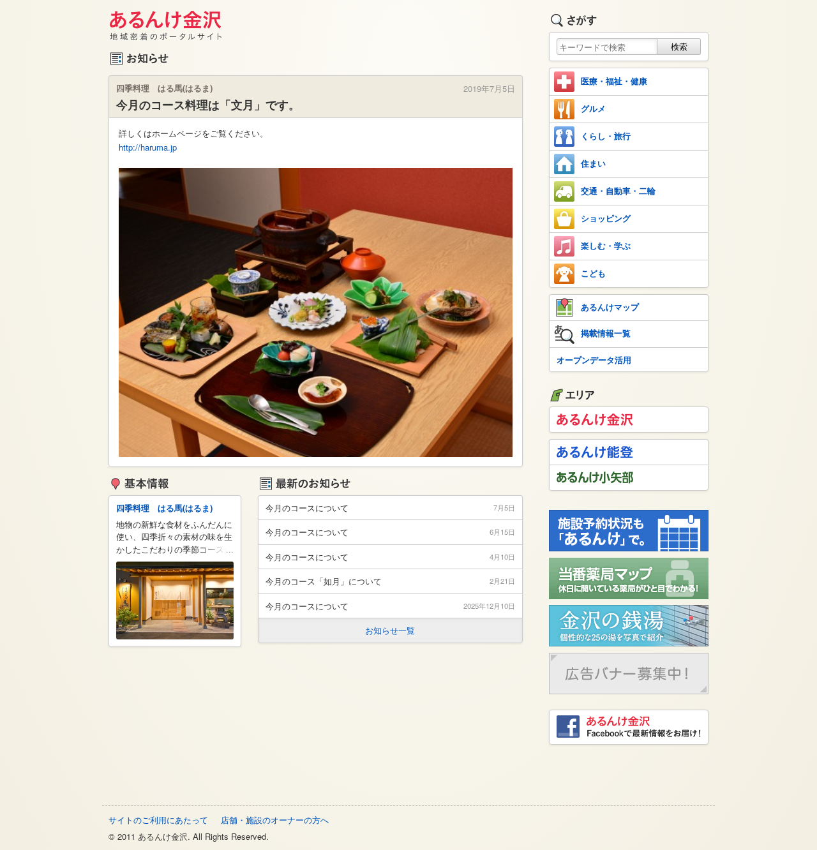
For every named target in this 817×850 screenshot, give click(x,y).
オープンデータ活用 (594, 360)
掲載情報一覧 (606, 333)
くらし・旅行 (606, 136)
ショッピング (606, 218)
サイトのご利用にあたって (158, 820)
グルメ (593, 108)
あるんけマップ (610, 307)
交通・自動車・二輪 (618, 190)
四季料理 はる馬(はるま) (164, 508)
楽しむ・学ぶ (606, 245)
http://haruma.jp (148, 147)
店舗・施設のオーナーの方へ (275, 820)
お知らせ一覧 (390, 630)
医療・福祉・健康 (614, 81)
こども (593, 273)
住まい (593, 163)
